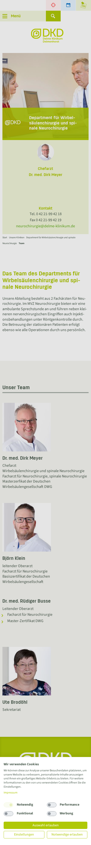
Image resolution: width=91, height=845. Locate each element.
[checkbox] (8, 804)
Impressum (10, 793)
